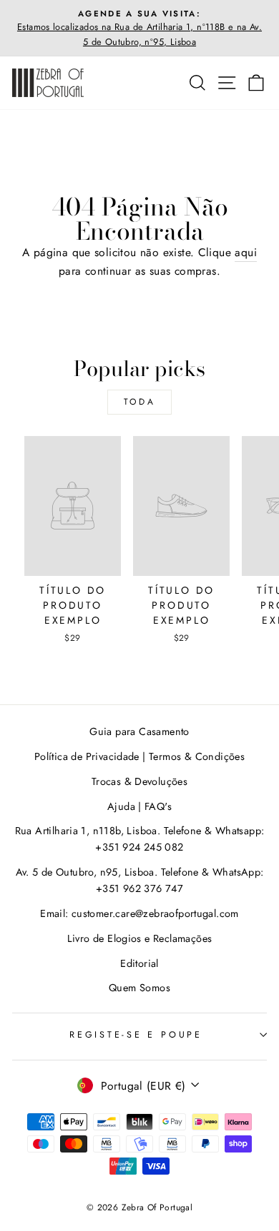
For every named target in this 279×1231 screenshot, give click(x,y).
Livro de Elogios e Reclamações (139, 938)
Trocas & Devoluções (139, 781)
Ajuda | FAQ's (139, 806)
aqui (246, 252)
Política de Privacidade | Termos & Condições (139, 756)
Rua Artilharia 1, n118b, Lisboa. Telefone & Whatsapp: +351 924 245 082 (140, 839)
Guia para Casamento (139, 731)
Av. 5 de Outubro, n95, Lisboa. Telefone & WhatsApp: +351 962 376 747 (140, 880)
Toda (139, 401)
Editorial (139, 963)
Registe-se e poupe (135, 1034)
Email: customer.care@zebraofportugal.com (139, 913)
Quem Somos (139, 988)
